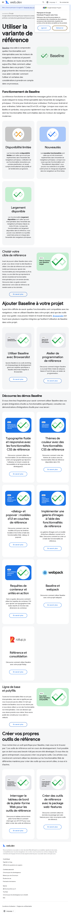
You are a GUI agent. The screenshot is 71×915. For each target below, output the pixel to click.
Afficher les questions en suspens (12, 865)
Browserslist (58, 316)
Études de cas (7, 878)
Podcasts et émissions (9, 881)
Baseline (5, 48)
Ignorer (44, 28)
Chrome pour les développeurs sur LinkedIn (15, 895)
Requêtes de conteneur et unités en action (18, 589)
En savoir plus (18, 294)
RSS (4, 898)
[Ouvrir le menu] (3, 2)
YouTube (5, 892)
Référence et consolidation (18, 654)
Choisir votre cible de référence (14, 253)
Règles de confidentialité (24, 906)
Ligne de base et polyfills (11, 688)
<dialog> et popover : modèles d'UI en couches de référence (18, 516)
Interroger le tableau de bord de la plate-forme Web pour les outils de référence (18, 803)
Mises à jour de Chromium (10, 875)
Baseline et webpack (53, 587)
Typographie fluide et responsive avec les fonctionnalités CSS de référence (18, 443)
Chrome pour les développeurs (12, 872)
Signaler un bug (7, 862)
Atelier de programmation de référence (52, 357)
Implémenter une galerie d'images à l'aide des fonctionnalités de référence (52, 518)
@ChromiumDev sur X (9, 889)
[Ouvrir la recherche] (43, 2)
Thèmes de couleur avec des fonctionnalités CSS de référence (52, 443)
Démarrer (59, 28)
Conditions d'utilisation (8, 906)
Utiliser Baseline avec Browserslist (18, 355)
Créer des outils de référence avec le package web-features (52, 801)
